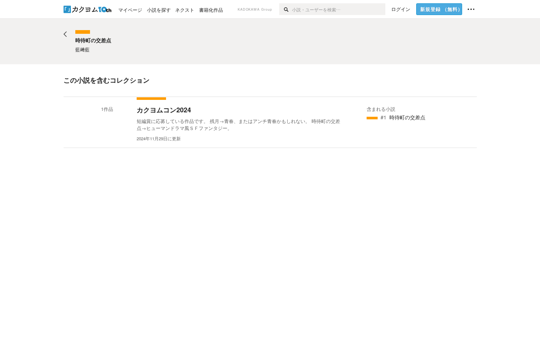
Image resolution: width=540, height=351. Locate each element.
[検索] (285, 9)
